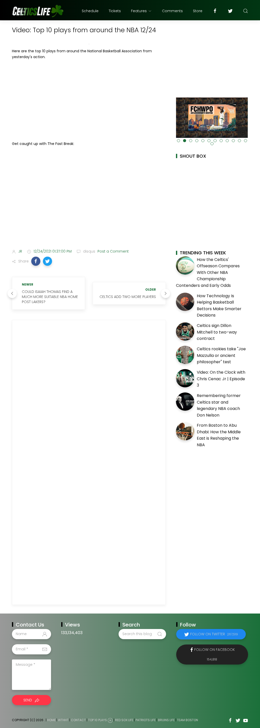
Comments (172, 10)
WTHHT (63, 720)
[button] (35, 261)
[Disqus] (89, 394)
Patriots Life (146, 720)
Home (51, 720)
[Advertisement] (89, 100)
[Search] (245, 11)
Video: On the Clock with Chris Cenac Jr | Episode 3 (221, 378)
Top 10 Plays (97, 720)
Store (197, 10)
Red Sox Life (124, 720)
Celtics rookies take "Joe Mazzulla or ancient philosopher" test (221, 355)
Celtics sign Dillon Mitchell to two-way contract (217, 332)
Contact (78, 720)
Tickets (115, 10)
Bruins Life (166, 720)
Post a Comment (112, 251)
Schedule (90, 10)
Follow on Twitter (214, 634)
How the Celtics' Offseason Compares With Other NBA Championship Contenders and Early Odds (208, 272)
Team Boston (187, 720)
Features (139, 10)
